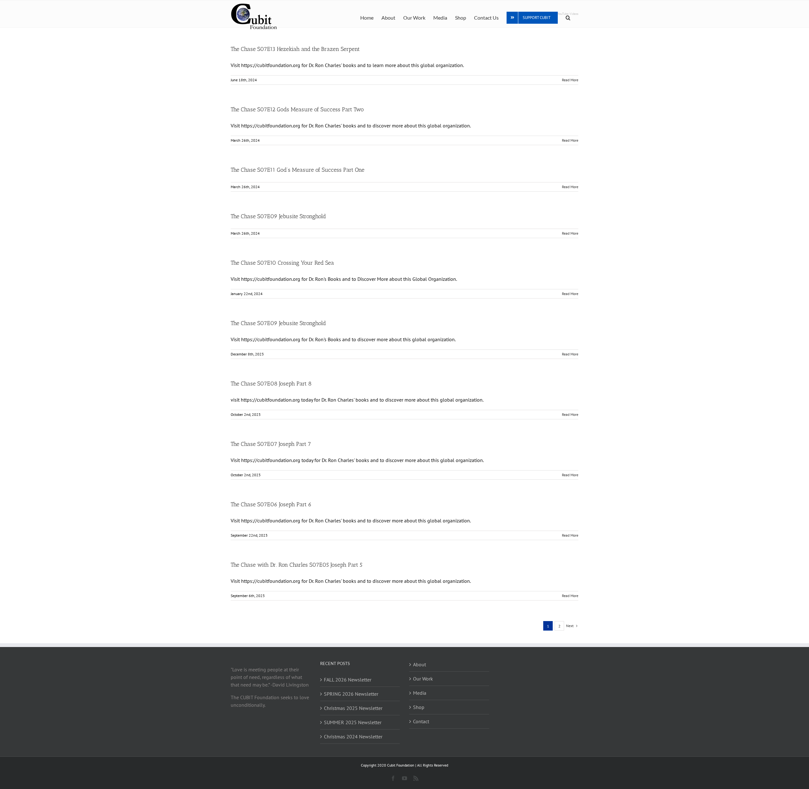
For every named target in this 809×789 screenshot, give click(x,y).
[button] (568, 17)
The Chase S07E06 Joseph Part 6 (271, 504)
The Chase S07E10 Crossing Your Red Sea (282, 262)
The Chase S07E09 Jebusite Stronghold (278, 216)
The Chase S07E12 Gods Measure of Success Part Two (297, 109)
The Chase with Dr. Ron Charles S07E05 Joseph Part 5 (296, 564)
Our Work (423, 678)
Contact (421, 721)
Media (419, 693)
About (419, 664)
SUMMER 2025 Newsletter (352, 722)
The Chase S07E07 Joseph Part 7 (271, 444)
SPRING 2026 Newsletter (351, 694)
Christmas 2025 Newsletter (353, 708)
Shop (418, 707)
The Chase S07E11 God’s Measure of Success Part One (297, 169)
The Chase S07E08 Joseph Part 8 (271, 383)
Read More (570, 79)
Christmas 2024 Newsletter (353, 736)
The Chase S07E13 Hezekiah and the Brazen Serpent (295, 49)
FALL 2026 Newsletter (347, 679)
